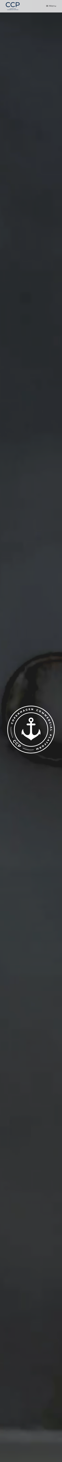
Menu (52, 5)
